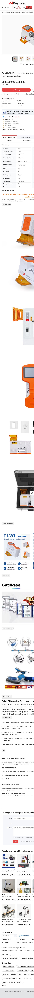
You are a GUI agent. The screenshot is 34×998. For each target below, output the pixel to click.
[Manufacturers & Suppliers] (17, 3)
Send (16, 841)
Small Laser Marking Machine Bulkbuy (12, 982)
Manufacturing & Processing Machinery (15, 12)
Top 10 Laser (27, 978)
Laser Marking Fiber (22, 970)
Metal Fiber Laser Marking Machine (12, 974)
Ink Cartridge (5, 942)
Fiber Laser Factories (8, 970)
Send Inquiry (16, 90)
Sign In (4, 129)
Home (3, 12)
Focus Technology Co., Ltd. (21, 991)
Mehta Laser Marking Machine (10, 958)
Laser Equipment (29, 12)
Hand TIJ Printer (21, 939)
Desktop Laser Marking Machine (24, 942)
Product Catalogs (25, 935)
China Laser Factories (8, 966)
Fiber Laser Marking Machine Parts (12, 978)
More (3, 985)
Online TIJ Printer (6, 939)
